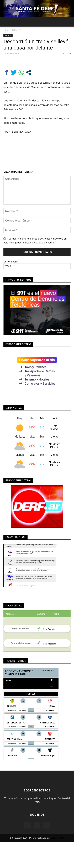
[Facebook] (6, 61)
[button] (5, 22)
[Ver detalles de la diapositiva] (37, 506)
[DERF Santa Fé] (37, 8)
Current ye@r (11, 261)
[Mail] (37, 825)
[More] (38, 61)
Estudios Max (57, 837)
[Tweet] (14, 72)
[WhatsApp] (30, 61)
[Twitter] (14, 61)
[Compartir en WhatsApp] (21, 72)
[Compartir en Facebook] (6, 72)
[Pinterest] (22, 61)
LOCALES (16, 30)
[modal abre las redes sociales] (29, 72)
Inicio (5, 30)
